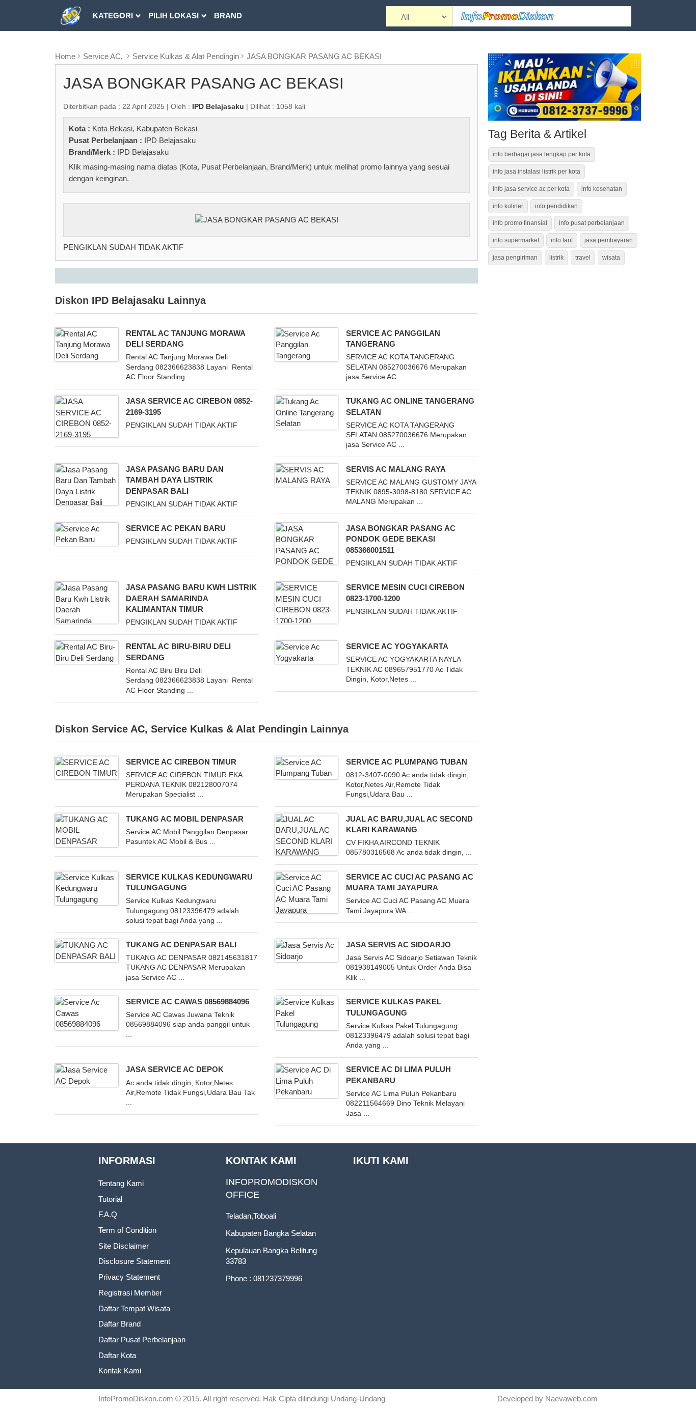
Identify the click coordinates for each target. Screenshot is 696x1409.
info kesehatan (601, 188)
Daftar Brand (119, 1323)
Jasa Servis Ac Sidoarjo (398, 944)
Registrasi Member (130, 1292)
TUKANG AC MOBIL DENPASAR (185, 818)
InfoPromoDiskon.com (135, 1398)
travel (583, 257)
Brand (228, 15)
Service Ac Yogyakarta (397, 646)
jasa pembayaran (608, 240)
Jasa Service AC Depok (175, 1069)
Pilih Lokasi (173, 15)
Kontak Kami (119, 1370)
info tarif (562, 240)
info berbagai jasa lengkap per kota (542, 154)
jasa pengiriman (515, 257)
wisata (611, 257)
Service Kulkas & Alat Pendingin (185, 56)
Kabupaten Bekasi (167, 128)
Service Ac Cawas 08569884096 (187, 1001)
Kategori (113, 15)
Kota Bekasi (112, 128)
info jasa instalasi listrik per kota (536, 171)
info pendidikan (556, 206)
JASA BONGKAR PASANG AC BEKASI (314, 56)
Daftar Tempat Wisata (134, 1308)
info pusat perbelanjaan (592, 223)
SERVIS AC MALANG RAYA (396, 469)
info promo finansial (520, 223)
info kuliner (508, 206)
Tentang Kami (121, 1183)
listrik (556, 257)
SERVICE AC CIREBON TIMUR (181, 761)
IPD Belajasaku (170, 140)
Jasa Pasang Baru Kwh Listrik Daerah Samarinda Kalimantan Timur (191, 598)
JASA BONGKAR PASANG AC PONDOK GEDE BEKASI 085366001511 (401, 539)
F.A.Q (107, 1214)
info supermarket (516, 240)
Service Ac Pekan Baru (176, 528)
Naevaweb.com (571, 1398)
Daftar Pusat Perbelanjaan (141, 1339)
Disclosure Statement (134, 1261)
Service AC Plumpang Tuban (406, 761)
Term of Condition (127, 1230)
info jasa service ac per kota (531, 188)
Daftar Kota (117, 1355)
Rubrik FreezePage (134, 46)
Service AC (102, 56)
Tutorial (110, 1199)
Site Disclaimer (123, 1246)
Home (65, 56)
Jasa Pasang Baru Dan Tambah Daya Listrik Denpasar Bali (175, 480)
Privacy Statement (129, 1277)
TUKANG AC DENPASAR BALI (181, 944)
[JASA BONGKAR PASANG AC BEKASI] (267, 219)
